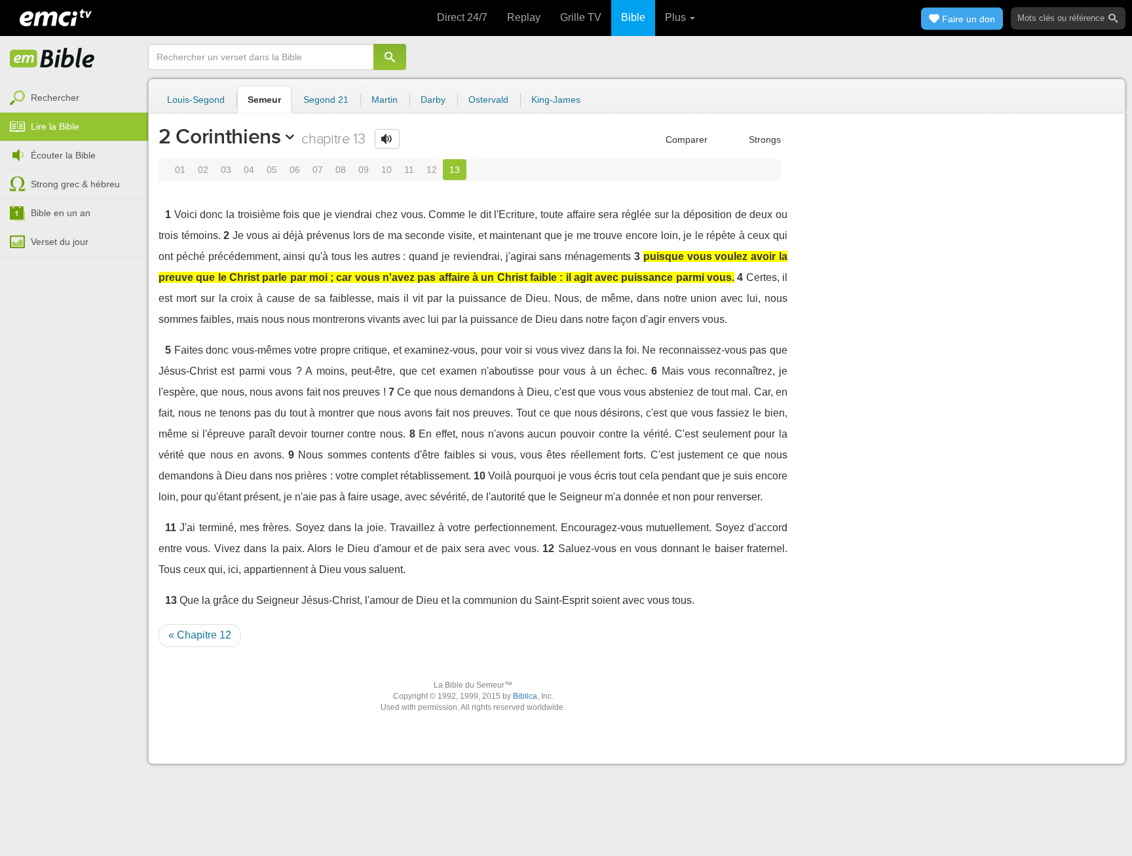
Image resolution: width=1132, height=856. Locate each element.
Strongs (763, 139)
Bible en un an (60, 213)
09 (363, 169)
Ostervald (488, 99)
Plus (677, 17)
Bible (633, 17)
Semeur (264, 99)
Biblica (525, 696)
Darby (433, 99)
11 (409, 169)
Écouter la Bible (63, 155)
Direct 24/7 (462, 17)
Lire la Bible (55, 126)
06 (295, 169)
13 (454, 169)
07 (317, 169)
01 (180, 169)
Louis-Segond (196, 99)
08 (340, 169)
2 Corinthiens (220, 136)
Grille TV (580, 17)
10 (386, 169)
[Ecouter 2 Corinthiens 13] (387, 139)
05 (272, 169)
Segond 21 (326, 99)
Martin (384, 99)
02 (203, 169)
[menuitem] (74, 98)
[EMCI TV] (55, 16)
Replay (523, 17)
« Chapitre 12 (199, 635)
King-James (555, 99)
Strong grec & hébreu (75, 184)
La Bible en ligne (52, 59)
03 (226, 169)
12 (431, 169)
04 (249, 169)
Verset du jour (59, 241)
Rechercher (55, 97)
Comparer (685, 139)
